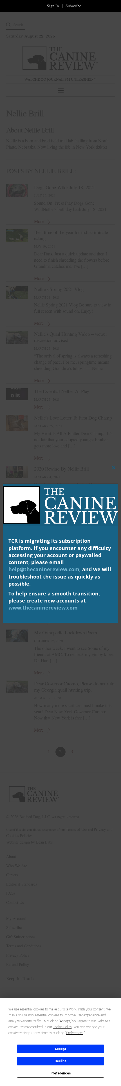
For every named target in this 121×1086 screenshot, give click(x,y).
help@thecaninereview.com (43, 569)
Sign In (53, 5)
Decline (60, 1061)
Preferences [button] (74, 1033)
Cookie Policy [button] (62, 1027)
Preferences (60, 1073)
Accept (60, 1049)
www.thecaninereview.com (43, 607)
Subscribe (73, 5)
